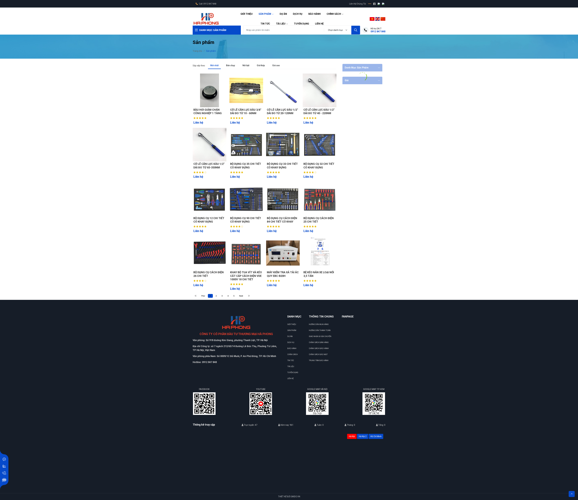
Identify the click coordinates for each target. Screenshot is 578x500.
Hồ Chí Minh (376, 436)
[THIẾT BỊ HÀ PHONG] (206, 18)
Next (241, 296)
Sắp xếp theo (199, 65)
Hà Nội (352, 436)
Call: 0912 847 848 (207, 4)
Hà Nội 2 (363, 436)
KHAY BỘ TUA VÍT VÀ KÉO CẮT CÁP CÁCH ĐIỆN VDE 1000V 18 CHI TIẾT (246, 276)
